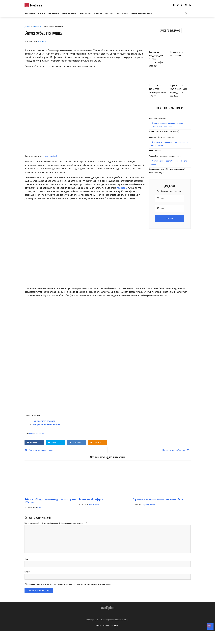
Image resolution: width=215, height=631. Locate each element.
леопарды (122, 188)
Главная (98, 625)
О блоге (106, 625)
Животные (30, 13)
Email (27, 572)
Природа (146, 505)
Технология (84, 13)
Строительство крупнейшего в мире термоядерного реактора (178, 90)
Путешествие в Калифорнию (176, 53)
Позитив (97, 13)
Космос (42, 13)
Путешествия (69, 13)
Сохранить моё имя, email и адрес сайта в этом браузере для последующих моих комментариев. (69, 584)
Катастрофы (121, 13)
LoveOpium (34, 5)
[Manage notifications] (209, 626)
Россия (108, 13)
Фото (39, 508)
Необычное (54, 13)
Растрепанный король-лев (46, 424)
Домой (27, 27)
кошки (31, 433)
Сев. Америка (94, 505)
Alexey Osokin (52, 156)
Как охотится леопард (44, 421)
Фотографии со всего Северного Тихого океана (168, 163)
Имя (27, 559)
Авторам (114, 625)
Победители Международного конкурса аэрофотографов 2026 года (156, 58)
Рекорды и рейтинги (141, 13)
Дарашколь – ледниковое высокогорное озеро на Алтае (157, 90)
